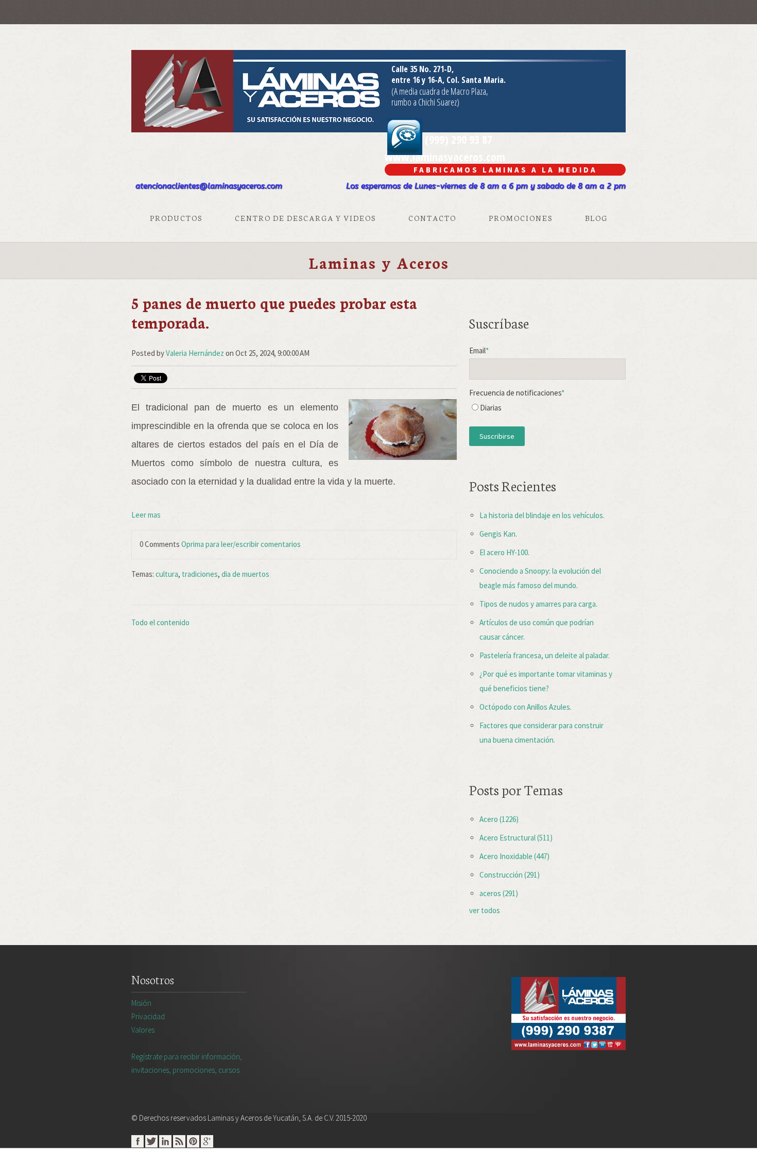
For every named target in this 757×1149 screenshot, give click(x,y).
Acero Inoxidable (514, 856)
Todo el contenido (160, 622)
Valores (142, 1030)
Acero (499, 819)
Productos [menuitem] (176, 218)
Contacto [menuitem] (432, 218)
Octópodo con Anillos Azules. (525, 707)
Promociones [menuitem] (521, 218)
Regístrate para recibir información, (186, 1063)
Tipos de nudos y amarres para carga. (538, 604)
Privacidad (148, 1016)
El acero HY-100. (504, 552)
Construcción (509, 875)
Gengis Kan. (498, 534)
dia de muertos (245, 574)
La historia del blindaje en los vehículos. (542, 515)
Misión (141, 1003)
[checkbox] (547, 410)
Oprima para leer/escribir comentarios (241, 544)
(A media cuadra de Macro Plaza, (439, 91)
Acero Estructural (516, 838)
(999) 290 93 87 (457, 139)
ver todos (484, 910)
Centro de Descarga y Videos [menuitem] (305, 218)
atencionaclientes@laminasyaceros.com (208, 186)
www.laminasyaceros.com (445, 156)
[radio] (547, 410)
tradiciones (200, 574)
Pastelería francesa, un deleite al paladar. (544, 655)
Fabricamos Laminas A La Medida (505, 170)
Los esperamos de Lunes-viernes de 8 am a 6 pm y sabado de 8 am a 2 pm (486, 186)
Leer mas (146, 515)
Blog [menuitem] (596, 218)
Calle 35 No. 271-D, (422, 69)
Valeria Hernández (195, 353)
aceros (498, 893)
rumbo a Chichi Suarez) (425, 102)
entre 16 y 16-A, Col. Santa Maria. (448, 79)
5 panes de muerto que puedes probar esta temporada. (274, 312)
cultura (167, 574)
